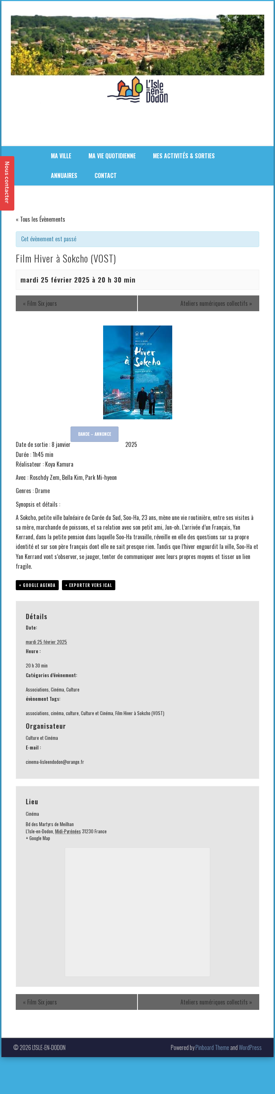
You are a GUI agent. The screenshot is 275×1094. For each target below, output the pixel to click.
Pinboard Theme (212, 1047)
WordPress (250, 1047)
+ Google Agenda (37, 585)
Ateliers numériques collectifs (216, 303)
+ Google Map (38, 838)
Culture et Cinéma (97, 713)
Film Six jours (40, 303)
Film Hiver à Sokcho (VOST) (139, 713)
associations (37, 713)
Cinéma (57, 689)
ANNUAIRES (64, 175)
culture (72, 713)
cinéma (57, 713)
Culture (72, 689)
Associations (37, 689)
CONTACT (106, 175)
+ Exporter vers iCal (88, 585)
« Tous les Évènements (40, 219)
